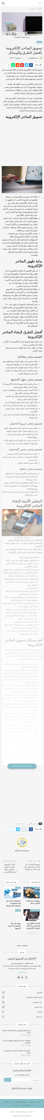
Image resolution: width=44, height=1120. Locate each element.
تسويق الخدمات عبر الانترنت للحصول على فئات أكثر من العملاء (32, 866)
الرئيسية (38, 1102)
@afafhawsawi (20, 1088)
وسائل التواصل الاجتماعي (34, 997)
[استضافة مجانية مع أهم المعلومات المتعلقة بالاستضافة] (12, 892)
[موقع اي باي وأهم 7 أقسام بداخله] (31, 892)
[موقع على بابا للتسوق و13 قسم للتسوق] (12, 915)
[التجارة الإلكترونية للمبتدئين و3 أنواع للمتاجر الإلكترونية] (31, 915)
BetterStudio (27, 1116)
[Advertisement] (22, 143)
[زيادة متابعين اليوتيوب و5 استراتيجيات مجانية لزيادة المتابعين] (37, 1033)
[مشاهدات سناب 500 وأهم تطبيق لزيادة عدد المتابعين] (37, 1043)
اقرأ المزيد (22, 972)
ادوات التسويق (37, 1002)
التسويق (39, 42)
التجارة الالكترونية (35, 910)
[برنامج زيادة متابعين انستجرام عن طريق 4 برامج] (37, 1053)
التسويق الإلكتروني (32, 823)
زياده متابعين (38, 1007)
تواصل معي (16, 1105)
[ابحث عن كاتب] (22, 842)
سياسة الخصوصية (26, 1105)
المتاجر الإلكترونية (20, 823)
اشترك (7, 1080)
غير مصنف (39, 1017)
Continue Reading (22, 766)
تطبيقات (39, 1012)
